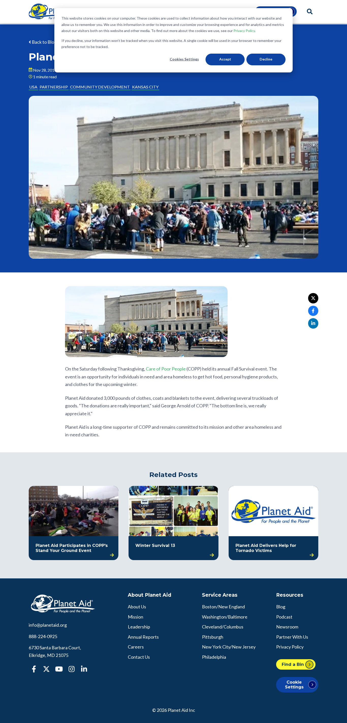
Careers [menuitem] (136, 647)
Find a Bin (293, 664)
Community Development (100, 86)
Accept (225, 59)
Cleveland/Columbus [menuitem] (222, 626)
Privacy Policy (244, 30)
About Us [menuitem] (137, 606)
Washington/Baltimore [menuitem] (224, 617)
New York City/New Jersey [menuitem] (229, 647)
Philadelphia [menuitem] (214, 657)
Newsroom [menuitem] (287, 626)
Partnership (54, 86)
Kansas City (145, 86)
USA (33, 86)
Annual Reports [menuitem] (143, 637)
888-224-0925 (43, 636)
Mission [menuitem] (135, 617)
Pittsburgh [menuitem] (212, 637)
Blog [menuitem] (280, 606)
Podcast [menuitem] (284, 617)
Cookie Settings (294, 684)
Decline (266, 59)
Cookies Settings (184, 59)
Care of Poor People (166, 369)
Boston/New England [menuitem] (223, 606)
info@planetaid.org (48, 625)
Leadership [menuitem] (139, 626)
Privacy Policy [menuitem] (290, 647)
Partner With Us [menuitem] (292, 637)
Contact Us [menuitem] (139, 657)
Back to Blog (44, 42)
